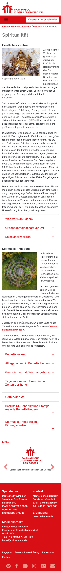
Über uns (36, 26)
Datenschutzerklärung (27, 552)
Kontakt (6, 557)
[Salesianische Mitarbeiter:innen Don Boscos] (30, 455)
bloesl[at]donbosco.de (14, 540)
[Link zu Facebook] (16, 566)
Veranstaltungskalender (42, 19)
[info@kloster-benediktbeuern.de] (52, 566)
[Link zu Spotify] (8, 566)
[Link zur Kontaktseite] (43, 566)
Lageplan (7, 552)
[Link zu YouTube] (25, 566)
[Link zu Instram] (34, 566)
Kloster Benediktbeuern (15, 26)
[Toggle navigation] (6, 19)
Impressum (48, 552)
